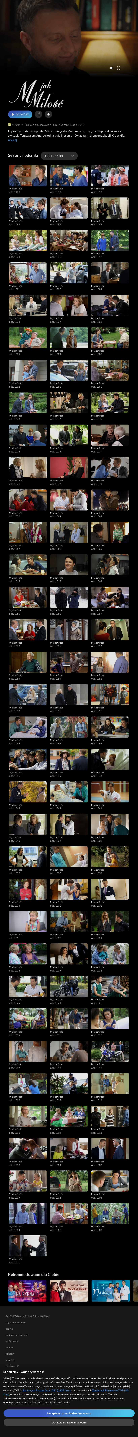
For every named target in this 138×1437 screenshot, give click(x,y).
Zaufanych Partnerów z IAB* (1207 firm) (47, 1390)
